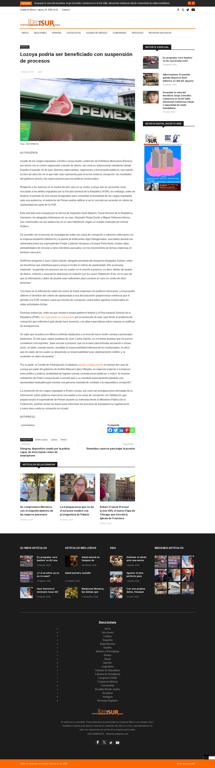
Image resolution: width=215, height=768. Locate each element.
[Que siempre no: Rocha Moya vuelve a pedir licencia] (161, 580)
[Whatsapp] (132, 430)
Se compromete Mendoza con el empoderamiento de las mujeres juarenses (36, 511)
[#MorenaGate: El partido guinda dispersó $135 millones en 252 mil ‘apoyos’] (151, 80)
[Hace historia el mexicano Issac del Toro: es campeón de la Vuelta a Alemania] (27, 593)
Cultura (107, 636)
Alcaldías (107, 693)
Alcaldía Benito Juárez (107, 689)
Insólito (108, 647)
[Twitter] (116, 430)
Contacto (66, 10)
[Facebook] (110, 430)
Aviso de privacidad (186, 763)
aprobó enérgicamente (90, 364)
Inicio (25, 33)
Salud (107, 659)
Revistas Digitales (160, 33)
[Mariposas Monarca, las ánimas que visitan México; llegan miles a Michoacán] (72, 593)
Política (24, 47)
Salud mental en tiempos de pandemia (91, 560)
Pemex (64, 440)
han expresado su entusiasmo (57, 317)
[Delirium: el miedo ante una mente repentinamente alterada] (117, 562)
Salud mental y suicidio (78, 573)
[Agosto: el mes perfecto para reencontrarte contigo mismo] (117, 577)
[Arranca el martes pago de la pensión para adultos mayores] (174, 580)
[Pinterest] (127, 430)
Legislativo (74, 33)
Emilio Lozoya (41, 440)
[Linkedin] (121, 430)
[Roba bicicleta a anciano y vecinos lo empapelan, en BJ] (188, 593)
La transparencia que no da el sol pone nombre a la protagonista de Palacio (77, 511)
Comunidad (119, 33)
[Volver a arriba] (206, 757)
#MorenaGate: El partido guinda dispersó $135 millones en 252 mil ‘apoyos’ (178, 77)
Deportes (107, 640)
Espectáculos (107, 643)
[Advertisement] (166, 219)
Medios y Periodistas (107, 651)
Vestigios (137, 33)
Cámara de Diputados (107, 670)
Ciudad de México (96, 33)
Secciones (40, 33)
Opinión (56, 33)
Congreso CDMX (107, 678)
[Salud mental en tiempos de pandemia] (72, 562)
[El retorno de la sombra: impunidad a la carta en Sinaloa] (188, 580)
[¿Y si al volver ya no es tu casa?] (27, 577)
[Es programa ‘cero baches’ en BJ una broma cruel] (151, 63)
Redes (107, 655)
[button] (189, 3)
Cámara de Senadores (107, 674)
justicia (54, 440)
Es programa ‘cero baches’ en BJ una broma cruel (47, 560)
